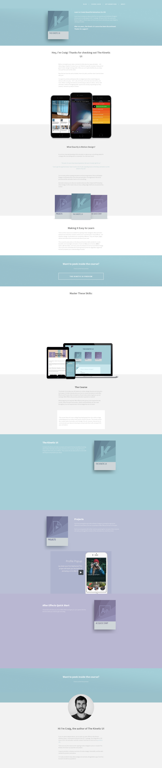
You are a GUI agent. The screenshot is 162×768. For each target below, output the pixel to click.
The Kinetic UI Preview (81, 276)
